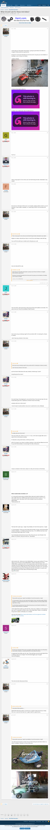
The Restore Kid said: (16, 596)
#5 (47, 211)
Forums (3, 5)
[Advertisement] (30, 40)
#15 (47, 539)
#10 (47, 377)
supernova (6, 632)
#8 (47, 312)
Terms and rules (32, 821)
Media (16, 5)
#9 (47, 341)
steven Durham (6, 546)
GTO (6, 139)
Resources (22, 5)
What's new (9, 5)
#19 (47, 684)
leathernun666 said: (16, 706)
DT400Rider (3, 13)
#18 (47, 659)
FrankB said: (14, 647)
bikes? (15, 13)
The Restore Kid (6, 511)
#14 (47, 504)
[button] (13, 5)
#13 (47, 471)
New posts (12, 7)
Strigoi (6, 318)
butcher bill (6, 478)
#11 (47, 408)
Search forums (17, 7)
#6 (47, 244)
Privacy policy (38, 821)
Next (6, 25)
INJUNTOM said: (15, 234)
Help (43, 821)
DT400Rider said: (15, 269)
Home (46, 821)
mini (18, 13)
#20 (47, 715)
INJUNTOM (6, 164)
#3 (47, 157)
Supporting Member (5, 7)
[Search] (48, 5)
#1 (47, 28)
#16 (47, 573)
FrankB (6, 190)
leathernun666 (6, 580)
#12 (47, 446)
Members (29, 5)
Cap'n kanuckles (5, 666)
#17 (47, 625)
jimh (6, 292)
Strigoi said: (14, 363)
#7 (47, 285)
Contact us (26, 821)
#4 (47, 184)
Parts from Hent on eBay (25, 22)
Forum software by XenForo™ (25, 823)
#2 (47, 132)
